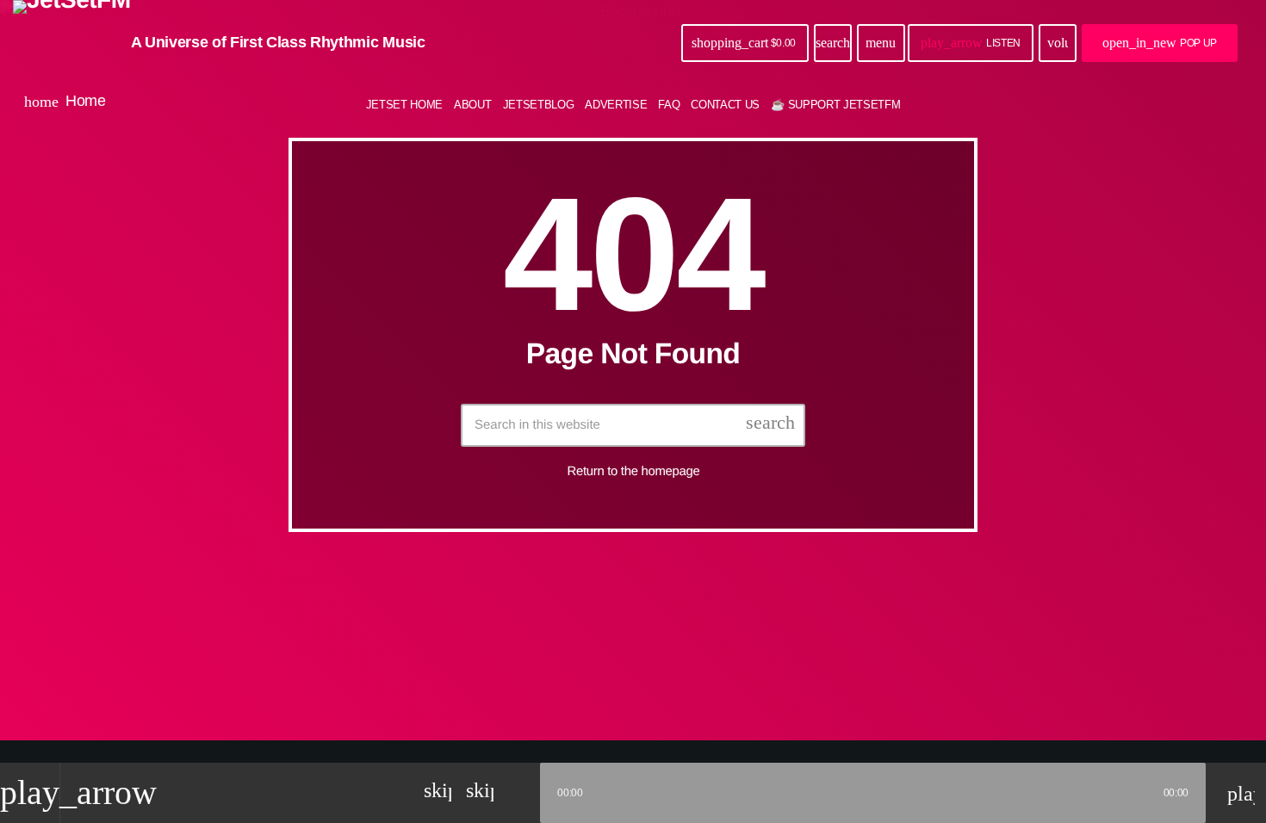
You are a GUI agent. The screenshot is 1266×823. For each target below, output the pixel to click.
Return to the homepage (634, 471)
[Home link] (72, 43)
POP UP (1159, 42)
